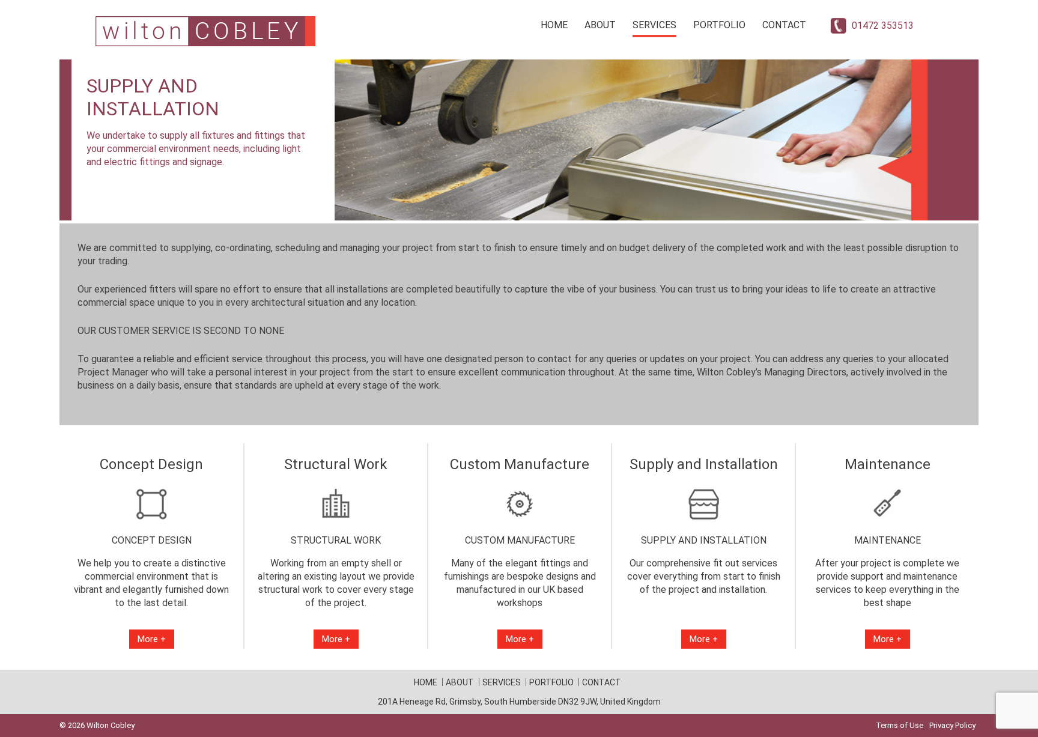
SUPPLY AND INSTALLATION (703, 540)
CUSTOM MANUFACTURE (520, 540)
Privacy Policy (952, 725)
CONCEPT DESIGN (152, 540)
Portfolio (719, 25)
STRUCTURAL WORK (336, 540)
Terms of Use (899, 725)
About (600, 25)
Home (554, 25)
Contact (784, 25)
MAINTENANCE (887, 540)
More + (152, 639)
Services (654, 25)
